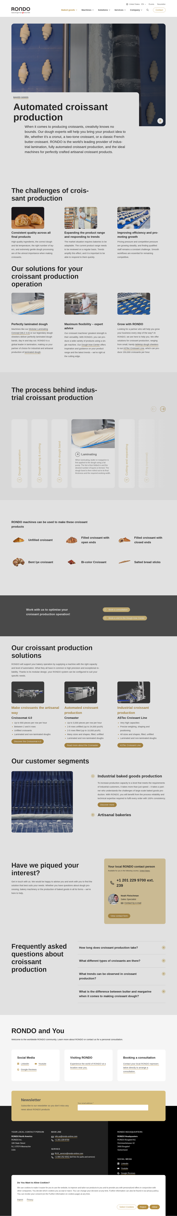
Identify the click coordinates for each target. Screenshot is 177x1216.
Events (151, 4)
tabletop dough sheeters (146, 344)
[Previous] (153, 409)
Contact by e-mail (132, 903)
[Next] (163, 409)
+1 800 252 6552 (62, 1157)
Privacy (30, 1200)
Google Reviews (29, 1069)
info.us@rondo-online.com (66, 1136)
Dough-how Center (91, 345)
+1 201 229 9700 (62, 1140)
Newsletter (161, 4)
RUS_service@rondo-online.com (69, 1153)
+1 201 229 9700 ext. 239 (135, 883)
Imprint (20, 1200)
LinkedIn (25, 1064)
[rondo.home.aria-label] (20, 10)
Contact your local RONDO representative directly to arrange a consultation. (141, 1068)
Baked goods (20, 97)
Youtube (42, 1064)
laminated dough (33, 352)
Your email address (85, 1103)
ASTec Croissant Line (133, 348)
